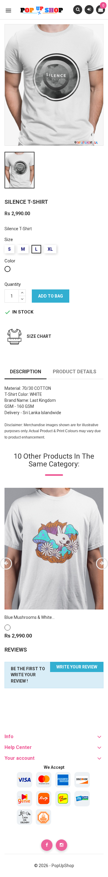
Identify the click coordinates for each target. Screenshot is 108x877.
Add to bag (50, 296)
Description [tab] (25, 371)
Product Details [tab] (74, 371)
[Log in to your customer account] (89, 9)
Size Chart (39, 336)
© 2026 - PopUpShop (54, 865)
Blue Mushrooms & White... (29, 617)
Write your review (76, 667)
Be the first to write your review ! (28, 675)
